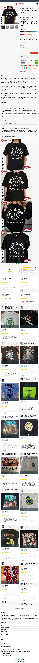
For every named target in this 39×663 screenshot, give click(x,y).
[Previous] (2, 15)
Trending (26, 7)
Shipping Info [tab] (10, 75)
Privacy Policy (3, 629)
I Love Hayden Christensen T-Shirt (30, 343)
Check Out (34, 53)
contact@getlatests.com (10, 136)
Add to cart (25, 53)
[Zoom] (2, 23)
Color (21, 29)
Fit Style (22, 15)
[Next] (17, 15)
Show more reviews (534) (19, 608)
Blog (1, 637)
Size (21, 37)
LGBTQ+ (31, 7)
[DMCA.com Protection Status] (19, 659)
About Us (2, 625)
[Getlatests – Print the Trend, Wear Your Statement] (19, 3)
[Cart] (37, 4)
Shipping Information (5, 643)
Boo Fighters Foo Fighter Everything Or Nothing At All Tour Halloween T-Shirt (11, 307)
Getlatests (15, 98)
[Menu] (1, 3)
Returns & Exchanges (5, 627)
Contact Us (3, 641)
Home (21, 7)
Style (21, 19)
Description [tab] (3, 75)
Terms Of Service (4, 631)
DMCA (2, 639)
